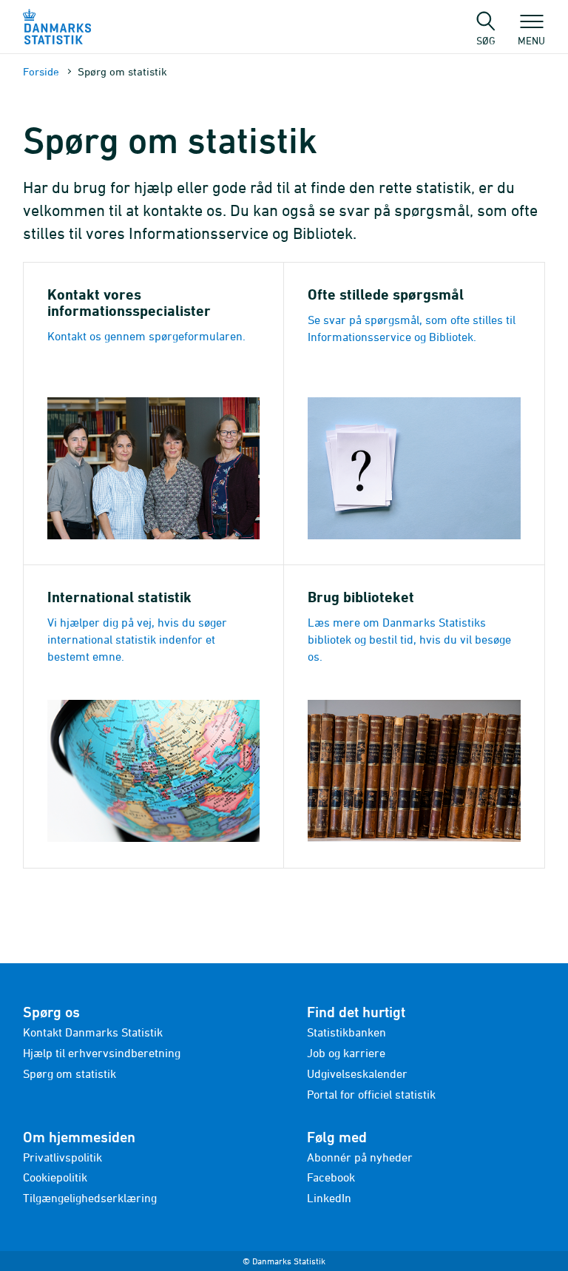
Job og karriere (346, 1052)
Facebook (331, 1177)
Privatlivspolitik (62, 1157)
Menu (531, 40)
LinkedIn (329, 1197)
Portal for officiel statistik (371, 1094)
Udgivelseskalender (357, 1073)
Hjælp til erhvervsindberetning (101, 1052)
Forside (41, 71)
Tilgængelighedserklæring (90, 1197)
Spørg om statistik (69, 1073)
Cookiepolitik (55, 1177)
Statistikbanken (346, 1032)
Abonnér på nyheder (360, 1157)
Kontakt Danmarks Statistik (93, 1032)
